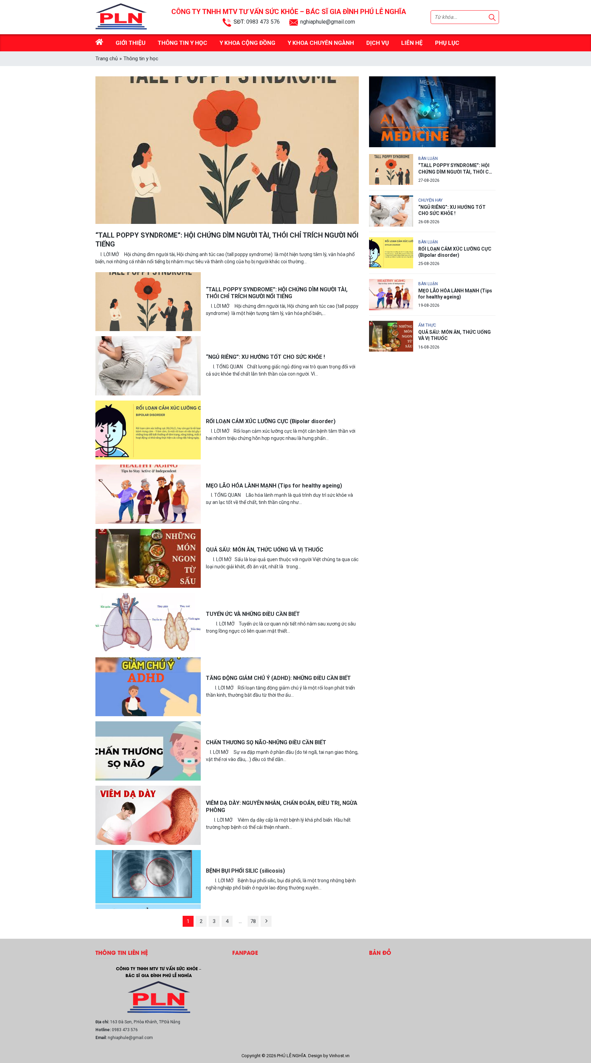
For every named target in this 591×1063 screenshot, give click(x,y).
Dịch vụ (377, 42)
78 (253, 921)
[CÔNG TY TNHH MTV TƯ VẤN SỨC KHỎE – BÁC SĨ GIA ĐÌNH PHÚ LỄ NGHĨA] (158, 997)
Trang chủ (106, 58)
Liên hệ (412, 42)
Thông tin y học (182, 42)
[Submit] (492, 17)
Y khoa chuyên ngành (321, 42)
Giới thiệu (130, 42)
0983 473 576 (263, 21)
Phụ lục (447, 42)
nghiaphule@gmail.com (327, 21)
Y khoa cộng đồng (247, 42)
